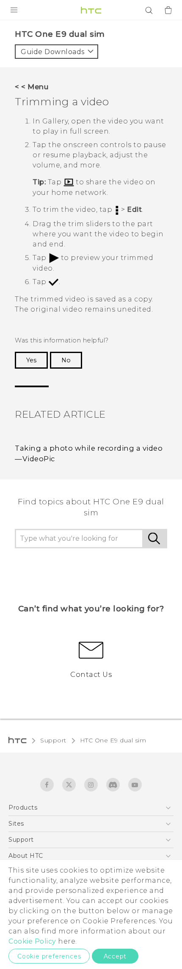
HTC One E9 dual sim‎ (113, 740)
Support (53, 740)
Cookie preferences (49, 956)
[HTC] (91, 10)
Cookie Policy (32, 941)
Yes (31, 360)
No (66, 360)
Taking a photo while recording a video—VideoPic (89, 453)
